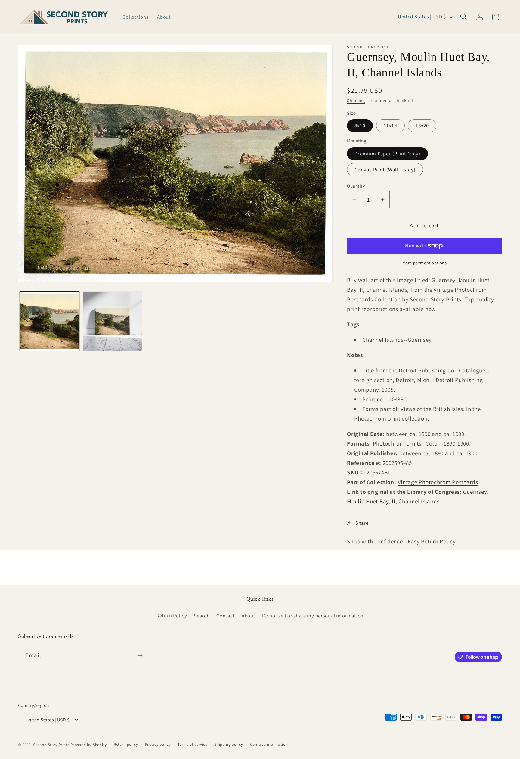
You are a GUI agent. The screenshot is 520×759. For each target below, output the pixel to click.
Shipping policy (228, 744)
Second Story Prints (51, 744)
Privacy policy (158, 744)
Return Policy (438, 541)
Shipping (356, 100)
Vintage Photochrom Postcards (438, 482)
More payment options (424, 263)
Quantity (356, 186)
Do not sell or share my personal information (313, 615)
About (248, 615)
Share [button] (361, 523)
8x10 (359, 125)
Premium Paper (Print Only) (387, 153)
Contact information (269, 744)
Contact (225, 615)
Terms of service (192, 744)
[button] (464, 17)
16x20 (422, 125)
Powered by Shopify (88, 744)
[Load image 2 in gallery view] (112, 321)
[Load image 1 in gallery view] (49, 321)
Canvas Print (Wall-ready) (385, 169)
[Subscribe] (140, 655)
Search (201, 615)
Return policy (126, 744)
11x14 (390, 125)
